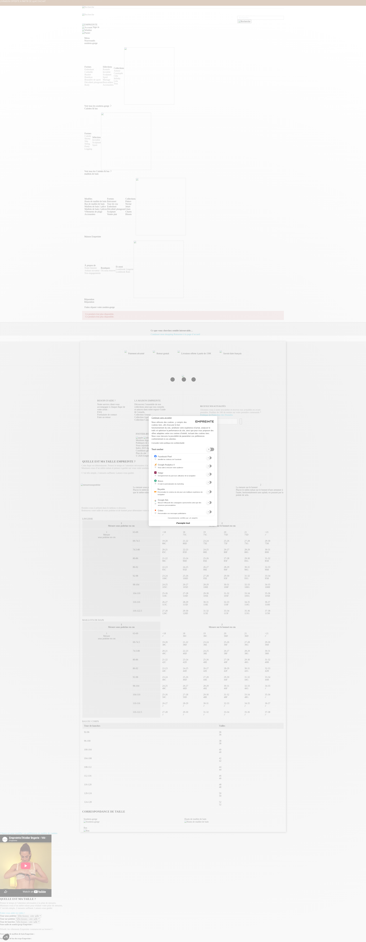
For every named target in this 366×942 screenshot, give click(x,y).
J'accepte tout (183, 523)
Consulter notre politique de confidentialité (168, 443)
